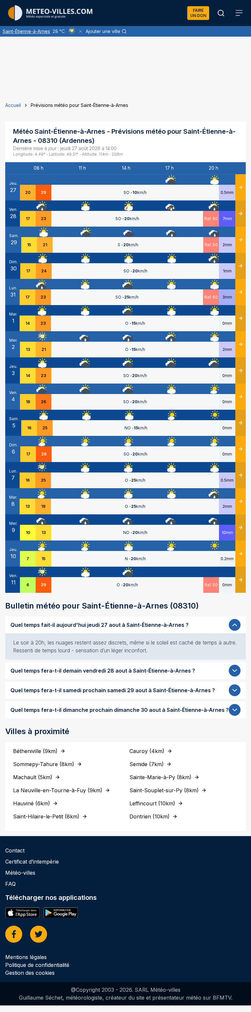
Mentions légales (26, 957)
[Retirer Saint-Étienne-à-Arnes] (80, 31)
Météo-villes (20, 872)
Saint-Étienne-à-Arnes (26, 31)
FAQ (10, 884)
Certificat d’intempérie (32, 861)
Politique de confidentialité (37, 965)
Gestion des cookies (30, 972)
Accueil (13, 105)
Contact (15, 850)
